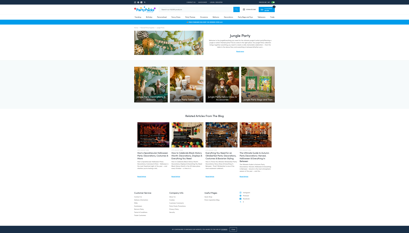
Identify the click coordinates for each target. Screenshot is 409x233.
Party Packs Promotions (177, 206)
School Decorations (181, 144)
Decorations (228, 17)
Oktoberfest (225, 135)
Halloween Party (146, 144)
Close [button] (233, 229)
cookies (224, 229)
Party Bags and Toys (245, 17)
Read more (240, 51)
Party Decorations (180, 141)
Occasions (204, 17)
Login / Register (216, 2)
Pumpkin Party (261, 138)
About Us (172, 197)
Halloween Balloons (157, 135)
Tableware (261, 17)
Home (136, 28)
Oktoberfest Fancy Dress (216, 141)
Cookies (172, 200)
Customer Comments (176, 203)
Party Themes (190, 17)
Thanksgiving (247, 144)
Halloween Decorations (148, 141)
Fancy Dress (175, 17)
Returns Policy (139, 209)
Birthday (149, 17)
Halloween (144, 135)
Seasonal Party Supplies (251, 141)
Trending (138, 17)
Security (172, 212)
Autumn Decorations (250, 135)
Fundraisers (138, 206)
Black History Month (181, 132)
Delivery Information (141, 200)
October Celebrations (181, 138)
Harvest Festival (248, 138)
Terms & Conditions (140, 212)
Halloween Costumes (147, 138)
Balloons (216, 17)
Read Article (141, 176)
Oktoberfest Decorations (217, 138)
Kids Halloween (160, 144)
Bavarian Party (213, 135)
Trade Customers (140, 215)
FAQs (136, 203)
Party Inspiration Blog (211, 200)
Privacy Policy (174, 209)
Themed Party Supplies (147, 28)
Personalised (162, 17)
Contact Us (191, 2)
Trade (272, 17)
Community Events (180, 135)
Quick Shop (202, 2)
